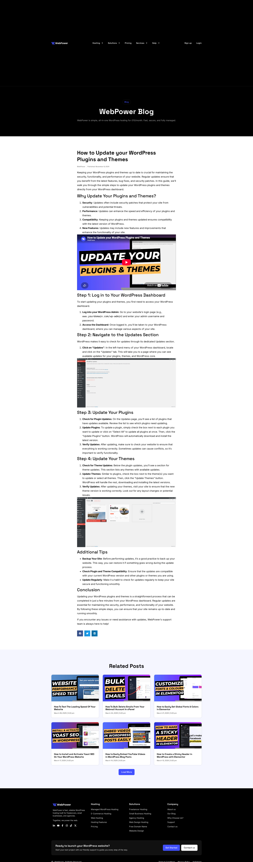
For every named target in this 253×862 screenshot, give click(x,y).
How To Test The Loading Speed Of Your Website (75, 708)
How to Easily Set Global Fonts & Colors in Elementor (177, 708)
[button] (126, 101)
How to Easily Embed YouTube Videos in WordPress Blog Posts (125, 755)
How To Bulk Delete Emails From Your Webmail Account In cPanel (124, 708)
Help (154, 43)
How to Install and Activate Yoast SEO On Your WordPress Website (74, 755)
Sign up (188, 43)
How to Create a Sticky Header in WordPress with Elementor (174, 755)
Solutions (112, 43)
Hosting (96, 43)
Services (140, 43)
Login (199, 43)
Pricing (128, 43)
